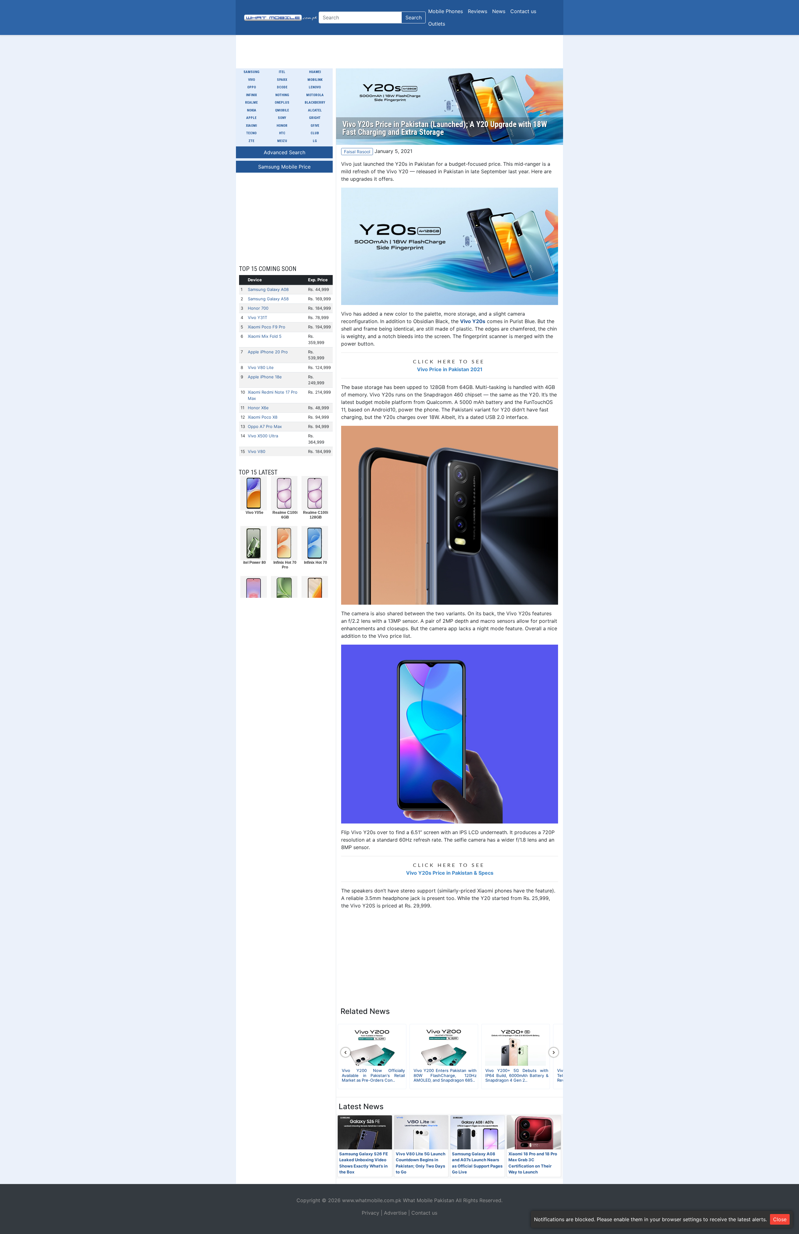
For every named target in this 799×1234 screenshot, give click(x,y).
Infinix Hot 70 (315, 562)
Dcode (282, 87)
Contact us (523, 11)
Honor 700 (258, 308)
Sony (282, 118)
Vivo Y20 (397, 171)
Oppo (251, 87)
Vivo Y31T (257, 317)
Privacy (370, 1213)
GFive (315, 126)
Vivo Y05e (254, 512)
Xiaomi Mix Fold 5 (265, 336)
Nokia (251, 110)
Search (413, 17)
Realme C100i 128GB (315, 514)
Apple (251, 118)
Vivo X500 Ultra (263, 435)
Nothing (282, 95)
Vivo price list (394, 636)
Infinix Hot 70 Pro (285, 564)
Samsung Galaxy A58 (268, 298)
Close (780, 1219)
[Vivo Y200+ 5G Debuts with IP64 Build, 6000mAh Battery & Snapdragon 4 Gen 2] (515, 1047)
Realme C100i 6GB (284, 514)
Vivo (251, 80)
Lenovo (315, 87)
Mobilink (314, 80)
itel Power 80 (254, 562)
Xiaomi (251, 126)
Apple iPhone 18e (265, 376)
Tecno (251, 133)
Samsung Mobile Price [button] (284, 167)
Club (315, 133)
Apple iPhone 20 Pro (268, 351)
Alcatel (315, 110)
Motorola (315, 95)
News (498, 11)
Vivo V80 (256, 451)
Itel (282, 72)
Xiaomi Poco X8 (262, 417)
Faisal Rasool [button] (357, 151)
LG (315, 141)
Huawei (315, 72)
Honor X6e (258, 407)
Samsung (251, 72)
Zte (251, 141)
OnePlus (282, 103)
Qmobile (282, 110)
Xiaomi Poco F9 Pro (266, 326)
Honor (282, 126)
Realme (251, 103)
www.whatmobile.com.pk (371, 1200)
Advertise (395, 1213)
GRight (315, 118)
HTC (282, 133)
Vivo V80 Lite (261, 367)
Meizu (282, 141)
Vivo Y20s (472, 321)
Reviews (477, 11)
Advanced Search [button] (284, 152)
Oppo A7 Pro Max (265, 426)
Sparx (282, 80)
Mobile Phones (445, 11)
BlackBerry (315, 103)
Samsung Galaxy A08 (268, 289)
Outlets (436, 24)
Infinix (251, 95)
